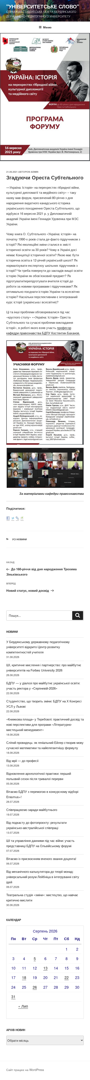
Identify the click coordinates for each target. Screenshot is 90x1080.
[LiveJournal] (17, 518)
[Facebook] (8, 518)
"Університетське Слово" (42, 6)
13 (45, 968)
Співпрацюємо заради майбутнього (31, 809)
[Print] (22, 518)
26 (35, 987)
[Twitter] (12, 518)
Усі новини (19, 539)
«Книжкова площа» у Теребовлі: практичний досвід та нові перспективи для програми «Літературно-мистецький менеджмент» (45, 724)
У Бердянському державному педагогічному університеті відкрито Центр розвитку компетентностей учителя (38, 647)
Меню (47, 27)
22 (66, 977)
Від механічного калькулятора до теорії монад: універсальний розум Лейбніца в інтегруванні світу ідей (42, 876)
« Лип (23, 1006)
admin (34, 171)
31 (13, 996)
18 (24, 977)
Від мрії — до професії (22, 760)
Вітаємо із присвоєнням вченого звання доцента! (41, 858)
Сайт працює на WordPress (25, 1070)
